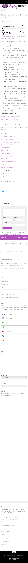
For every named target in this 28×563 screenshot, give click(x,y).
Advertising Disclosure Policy (9, 538)
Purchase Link (14, 119)
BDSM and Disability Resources (10, 297)
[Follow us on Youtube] (24, 237)
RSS (16, 38)
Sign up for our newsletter (7, 167)
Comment (5, 207)
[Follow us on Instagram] (21, 237)
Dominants (5, 281)
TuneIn (12, 38)
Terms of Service (6, 531)
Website (5, 222)
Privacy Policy (5, 534)
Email (16, 217)
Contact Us (5, 544)
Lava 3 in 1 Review (5, 119)
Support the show (5, 147)
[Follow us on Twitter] (19, 237)
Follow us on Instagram (6, 156)
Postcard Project (5, 150)
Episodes (3, 10)
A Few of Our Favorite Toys (7, 116)
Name (4, 217)
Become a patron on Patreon (8, 145)
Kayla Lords (6, 20)
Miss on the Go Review (6, 124)
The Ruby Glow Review (7, 142)
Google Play (4, 176)
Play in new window (10, 36)
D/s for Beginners (6, 287)
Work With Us (5, 541)
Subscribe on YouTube (6, 153)
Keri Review (4, 139)
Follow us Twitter (5, 158)
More (19, 38)
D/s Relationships (6, 278)
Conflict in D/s (5, 291)
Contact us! (4, 164)
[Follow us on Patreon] (26, 237)
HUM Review (4, 127)
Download (18, 36)
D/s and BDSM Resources (8, 294)
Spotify (8, 38)
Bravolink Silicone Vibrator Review (9, 122)
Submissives (5, 284)
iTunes (2, 173)
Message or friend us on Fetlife (8, 161)
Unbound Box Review (6, 132)
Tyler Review (4, 136)
